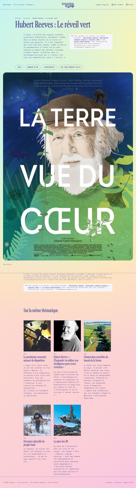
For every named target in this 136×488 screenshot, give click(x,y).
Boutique (6, 5)
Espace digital (102, 5)
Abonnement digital (90, 38)
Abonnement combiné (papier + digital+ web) (91, 39)
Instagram (117, 482)
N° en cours (19, 5)
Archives (26, 18)
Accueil (18, 18)
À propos (29, 5)
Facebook (109, 482)
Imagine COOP (128, 482)
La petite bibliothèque (89, 40)
